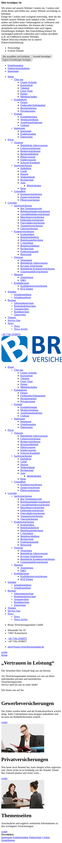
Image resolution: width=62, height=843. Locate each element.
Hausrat (24, 174)
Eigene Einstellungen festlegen (17, 60)
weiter (4, 652)
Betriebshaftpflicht (29, 237)
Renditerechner (21, 311)
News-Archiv (21, 329)
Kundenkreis (20, 99)
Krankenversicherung (31, 194)
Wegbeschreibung (29, 119)
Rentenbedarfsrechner (25, 306)
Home (11, 76)
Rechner (12, 300)
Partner (24, 93)
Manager (18, 274)
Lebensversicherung (30, 148)
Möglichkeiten (34, 185)
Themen (12, 317)
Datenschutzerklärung (19, 68)
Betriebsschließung (29, 245)
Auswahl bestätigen (42, 56)
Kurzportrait (26, 85)
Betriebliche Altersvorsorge (34, 145)
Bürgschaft (25, 254)
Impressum (13, 71)
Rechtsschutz (27, 179)
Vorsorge (18, 142)
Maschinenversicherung (32, 217)
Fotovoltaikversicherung (32, 222)
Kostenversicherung (24, 231)
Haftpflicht (25, 168)
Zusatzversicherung (30, 197)
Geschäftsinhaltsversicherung (35, 214)
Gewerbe (12, 202)
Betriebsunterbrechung (31, 240)
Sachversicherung (23, 165)
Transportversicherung (31, 225)
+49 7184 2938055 (17, 638)
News (11, 323)
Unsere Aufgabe (28, 82)
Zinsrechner (20, 314)
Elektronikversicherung (32, 220)
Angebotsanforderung (31, 122)
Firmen (24, 102)
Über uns (18, 79)
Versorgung (26, 260)
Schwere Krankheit (30, 162)
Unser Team (26, 91)
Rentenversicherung (30, 151)
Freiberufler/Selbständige (32, 105)
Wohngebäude (27, 177)
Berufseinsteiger (28, 108)
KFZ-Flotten (26, 288)
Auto (22, 182)
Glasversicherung (29, 228)
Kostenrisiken (27, 234)
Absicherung (26, 277)
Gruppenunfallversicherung (34, 271)
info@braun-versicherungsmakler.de (26, 646)
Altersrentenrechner (24, 303)
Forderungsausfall (29, 251)
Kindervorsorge (28, 159)
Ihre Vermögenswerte (31, 208)
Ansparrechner (21, 309)
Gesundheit (19, 191)
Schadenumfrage (22, 297)
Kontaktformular (28, 116)
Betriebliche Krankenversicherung (37, 268)
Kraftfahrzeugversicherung (33, 286)
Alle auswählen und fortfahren (16, 56)
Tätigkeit (24, 88)
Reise (23, 188)
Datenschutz (26, 136)
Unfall (23, 171)
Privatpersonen (27, 111)
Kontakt (18, 113)
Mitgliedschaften (28, 96)
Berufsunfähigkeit (29, 154)
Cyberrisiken (26, 243)
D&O (23, 280)
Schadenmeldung (22, 294)
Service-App (14, 320)
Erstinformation (15, 65)
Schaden (12, 291)
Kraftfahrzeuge (21, 283)
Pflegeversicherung (30, 200)
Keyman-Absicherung (31, 265)
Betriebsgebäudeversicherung (35, 211)
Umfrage (24, 125)
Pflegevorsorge (27, 157)
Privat (11, 139)
